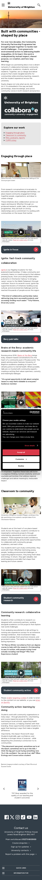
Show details (30, 445)
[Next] (37, 788)
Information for (21, 873)
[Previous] (4, 788)
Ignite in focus (11, 249)
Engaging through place (15, 133)
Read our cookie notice (20, 240)
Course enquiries (20, 843)
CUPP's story (10, 140)
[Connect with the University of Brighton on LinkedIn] (35, 816)
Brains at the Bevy (24, 355)
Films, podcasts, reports (15, 138)
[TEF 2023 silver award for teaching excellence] (22, 785)
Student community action (17, 690)
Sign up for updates (20, 847)
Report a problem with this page (20, 854)
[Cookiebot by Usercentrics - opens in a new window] (29, 412)
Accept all (21, 452)
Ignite (3, 270)
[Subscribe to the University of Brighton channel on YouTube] (29, 816)
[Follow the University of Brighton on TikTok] (23, 816)
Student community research (14, 599)
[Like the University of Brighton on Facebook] (6, 816)
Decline (21, 466)
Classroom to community (15, 135)
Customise (20, 459)
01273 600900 (29, 839)
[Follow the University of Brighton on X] (12, 816)
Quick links (21, 868)
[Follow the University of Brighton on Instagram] (17, 816)
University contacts (20, 850)
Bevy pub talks (11, 339)
